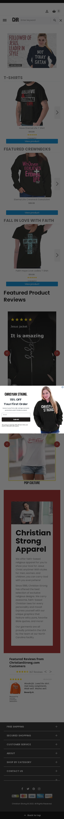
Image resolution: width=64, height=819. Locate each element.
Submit (16, 419)
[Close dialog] (62, 387)
